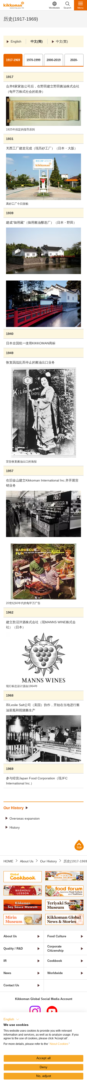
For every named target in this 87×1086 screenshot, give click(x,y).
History (15, 827)
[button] (11, 1019)
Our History (13, 808)
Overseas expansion (25, 818)
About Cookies (59, 1044)
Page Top (79, 845)
